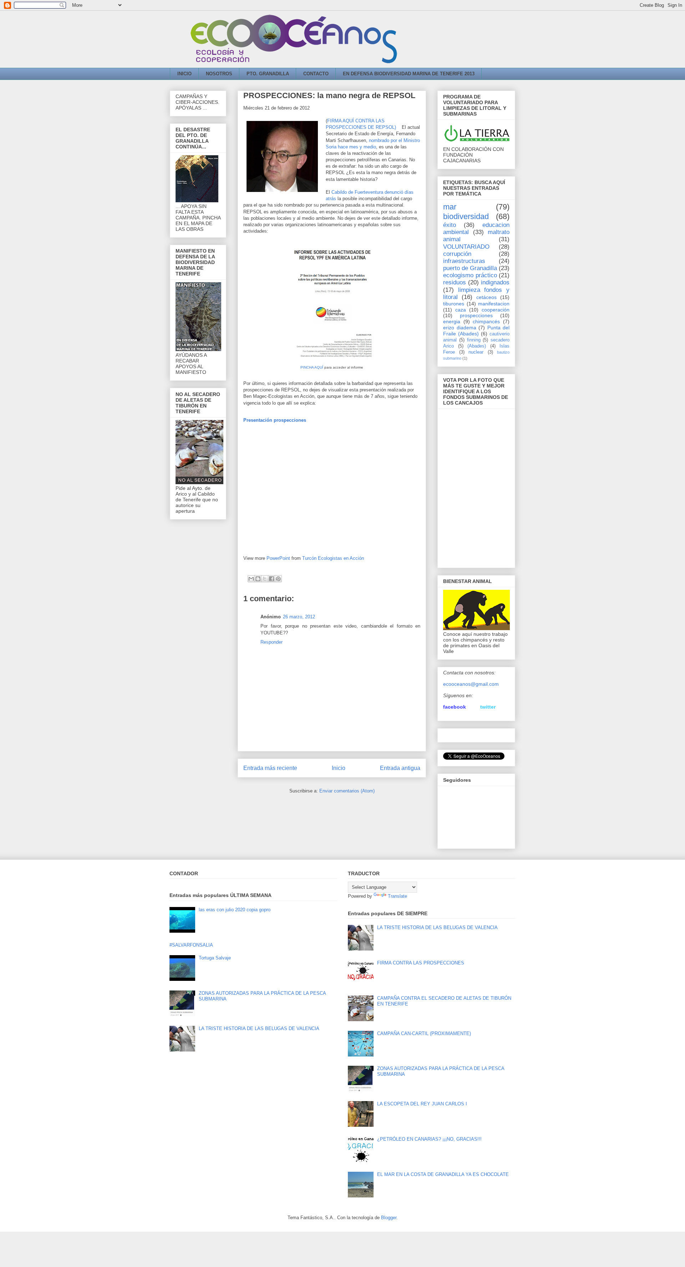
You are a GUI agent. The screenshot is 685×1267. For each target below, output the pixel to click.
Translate (397, 896)
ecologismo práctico (470, 275)
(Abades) (476, 346)
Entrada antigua (400, 768)
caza (460, 310)
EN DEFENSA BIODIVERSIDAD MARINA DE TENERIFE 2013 (409, 73)
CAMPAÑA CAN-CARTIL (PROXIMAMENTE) (424, 1033)
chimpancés (486, 321)
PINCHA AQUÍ (311, 367)
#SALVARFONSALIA (191, 945)
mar (449, 206)
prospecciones (476, 315)
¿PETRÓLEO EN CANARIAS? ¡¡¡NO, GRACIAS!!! (429, 1139)
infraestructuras (464, 261)
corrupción (457, 253)
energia (451, 321)
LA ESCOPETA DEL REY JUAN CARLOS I (422, 1103)
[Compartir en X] (264, 578)
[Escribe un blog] (258, 578)
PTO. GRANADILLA (268, 73)
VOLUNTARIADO (466, 246)
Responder (271, 642)
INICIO (184, 73)
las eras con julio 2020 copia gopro (234, 909)
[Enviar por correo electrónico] (251, 578)
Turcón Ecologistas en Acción (333, 558)
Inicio (338, 768)
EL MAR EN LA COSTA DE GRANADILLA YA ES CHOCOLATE (443, 1174)
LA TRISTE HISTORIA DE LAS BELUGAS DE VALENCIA (259, 1028)
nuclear (475, 352)
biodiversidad (466, 216)
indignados (495, 282)
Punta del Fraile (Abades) (476, 330)
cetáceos (486, 297)
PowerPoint (278, 558)
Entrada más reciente (270, 768)
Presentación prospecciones (274, 420)
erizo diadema (459, 327)
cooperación (495, 310)
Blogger (388, 1217)
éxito (449, 225)
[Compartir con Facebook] (271, 578)
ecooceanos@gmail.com (471, 684)
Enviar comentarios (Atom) (347, 791)
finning (474, 340)
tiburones (453, 303)
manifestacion (493, 303)
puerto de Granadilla (470, 268)
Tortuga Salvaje (215, 958)
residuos (454, 282)
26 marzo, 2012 (299, 616)
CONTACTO (316, 73)
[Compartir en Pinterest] (278, 578)
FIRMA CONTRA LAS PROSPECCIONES (420, 963)
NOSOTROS (219, 73)
